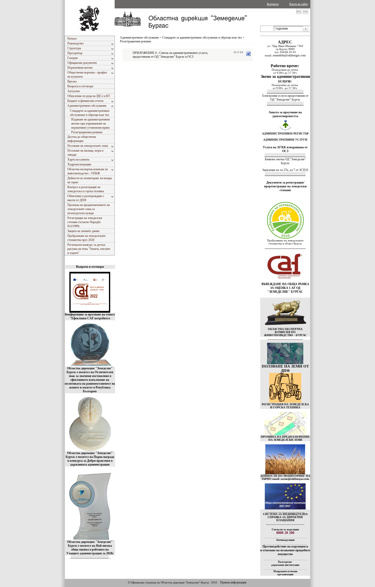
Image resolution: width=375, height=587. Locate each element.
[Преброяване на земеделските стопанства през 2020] (285, 238)
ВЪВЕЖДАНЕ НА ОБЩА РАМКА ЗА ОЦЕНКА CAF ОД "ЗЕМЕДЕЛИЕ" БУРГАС (285, 288)
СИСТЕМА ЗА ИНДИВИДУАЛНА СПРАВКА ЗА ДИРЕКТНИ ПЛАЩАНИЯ (285, 517)
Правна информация (233, 582)
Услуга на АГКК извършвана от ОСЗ (285, 149)
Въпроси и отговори (90, 266)
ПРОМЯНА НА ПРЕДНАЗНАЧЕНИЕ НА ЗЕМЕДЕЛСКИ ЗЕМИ (285, 438)
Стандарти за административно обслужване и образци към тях (202, 37)
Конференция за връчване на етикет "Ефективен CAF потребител (90, 316)
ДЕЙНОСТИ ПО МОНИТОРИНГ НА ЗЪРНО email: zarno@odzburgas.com (285, 477)
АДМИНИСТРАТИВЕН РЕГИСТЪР (285, 133)
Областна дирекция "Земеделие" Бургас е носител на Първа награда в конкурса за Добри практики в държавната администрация (90, 458)
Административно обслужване (139, 37)
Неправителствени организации (285, 573)
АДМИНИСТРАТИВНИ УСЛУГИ (285, 139)
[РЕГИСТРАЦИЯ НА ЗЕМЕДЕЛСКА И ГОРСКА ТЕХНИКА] (285, 401)
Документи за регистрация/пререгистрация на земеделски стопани (285, 186)
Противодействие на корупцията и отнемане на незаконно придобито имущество (285, 550)
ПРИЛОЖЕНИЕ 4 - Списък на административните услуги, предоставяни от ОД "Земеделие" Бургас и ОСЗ (170, 54)
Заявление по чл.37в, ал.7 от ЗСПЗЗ (285, 170)
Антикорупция (285, 539)
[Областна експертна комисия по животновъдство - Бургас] (285, 326)
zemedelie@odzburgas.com (289, 55)
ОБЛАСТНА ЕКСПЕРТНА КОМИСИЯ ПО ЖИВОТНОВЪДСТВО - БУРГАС (285, 332)
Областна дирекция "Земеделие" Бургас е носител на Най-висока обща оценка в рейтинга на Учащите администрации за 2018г (90, 547)
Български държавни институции (285, 563)
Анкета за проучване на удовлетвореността (285, 114)
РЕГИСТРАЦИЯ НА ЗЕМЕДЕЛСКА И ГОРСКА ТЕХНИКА (285, 406)
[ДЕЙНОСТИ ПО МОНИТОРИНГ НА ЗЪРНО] (285, 459)
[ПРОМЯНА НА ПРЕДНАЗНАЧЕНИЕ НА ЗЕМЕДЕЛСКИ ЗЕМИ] (285, 434)
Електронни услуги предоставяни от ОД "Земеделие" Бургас (285, 97)
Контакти (273, 4)
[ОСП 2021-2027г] (285, 508)
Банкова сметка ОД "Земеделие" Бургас (285, 161)
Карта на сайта (298, 4)
